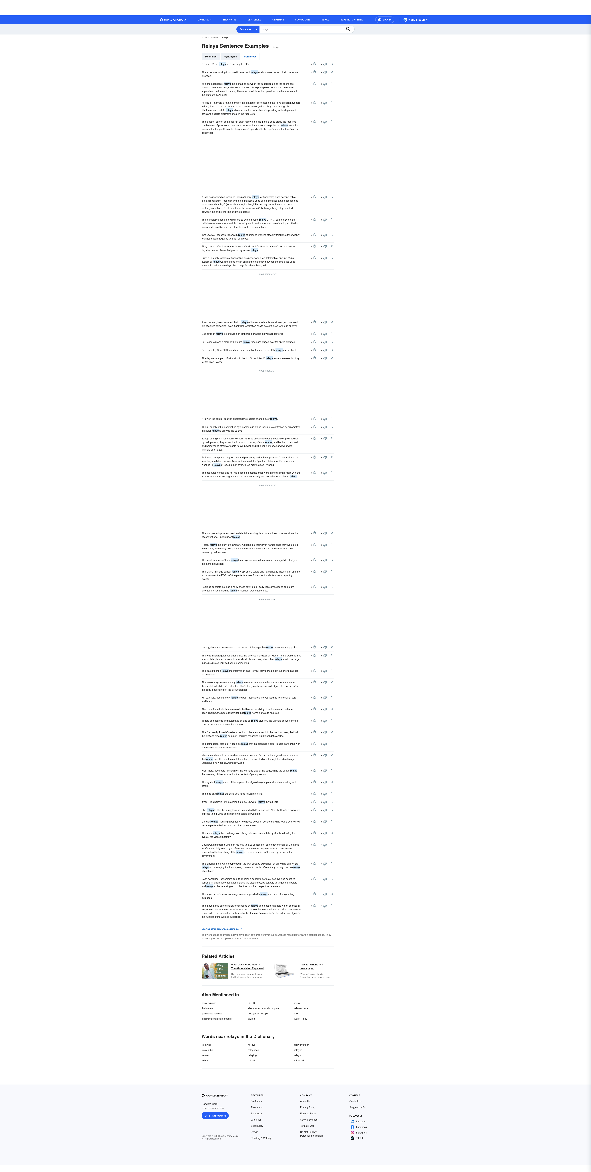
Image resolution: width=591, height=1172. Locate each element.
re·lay (297, 1003)
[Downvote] (325, 64)
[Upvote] (314, 64)
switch (251, 1018)
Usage (254, 1132)
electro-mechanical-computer (264, 1008)
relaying (252, 1055)
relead (251, 1060)
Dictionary (256, 1101)
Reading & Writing (261, 1138)
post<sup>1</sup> (258, 1013)
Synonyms (230, 56)
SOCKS (252, 1003)
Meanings (211, 56)
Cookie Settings (309, 1119)
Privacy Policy (308, 1107)
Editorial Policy (308, 1113)
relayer (205, 1055)
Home (204, 37)
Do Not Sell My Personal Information (311, 1133)
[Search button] (349, 29)
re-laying (206, 1044)
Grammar (256, 1119)
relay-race (253, 1050)
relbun (205, 1060)
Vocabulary (257, 1125)
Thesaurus (257, 1107)
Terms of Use (307, 1125)
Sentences (245, 29)
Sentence (214, 37)
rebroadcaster (301, 1008)
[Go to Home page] (173, 19)
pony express (209, 1003)
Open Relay (300, 1018)
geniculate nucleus (212, 1013)
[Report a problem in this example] (332, 64)
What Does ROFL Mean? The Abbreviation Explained (247, 966)
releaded (299, 1060)
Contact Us (355, 1101)
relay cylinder (301, 1044)
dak (296, 1013)
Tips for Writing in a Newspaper (311, 966)
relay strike (207, 1050)
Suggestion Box (358, 1107)
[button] (384, 19)
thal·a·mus (207, 1008)
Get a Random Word (215, 1115)
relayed (298, 1050)
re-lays (251, 1044)
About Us (305, 1101)
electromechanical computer (217, 1018)
